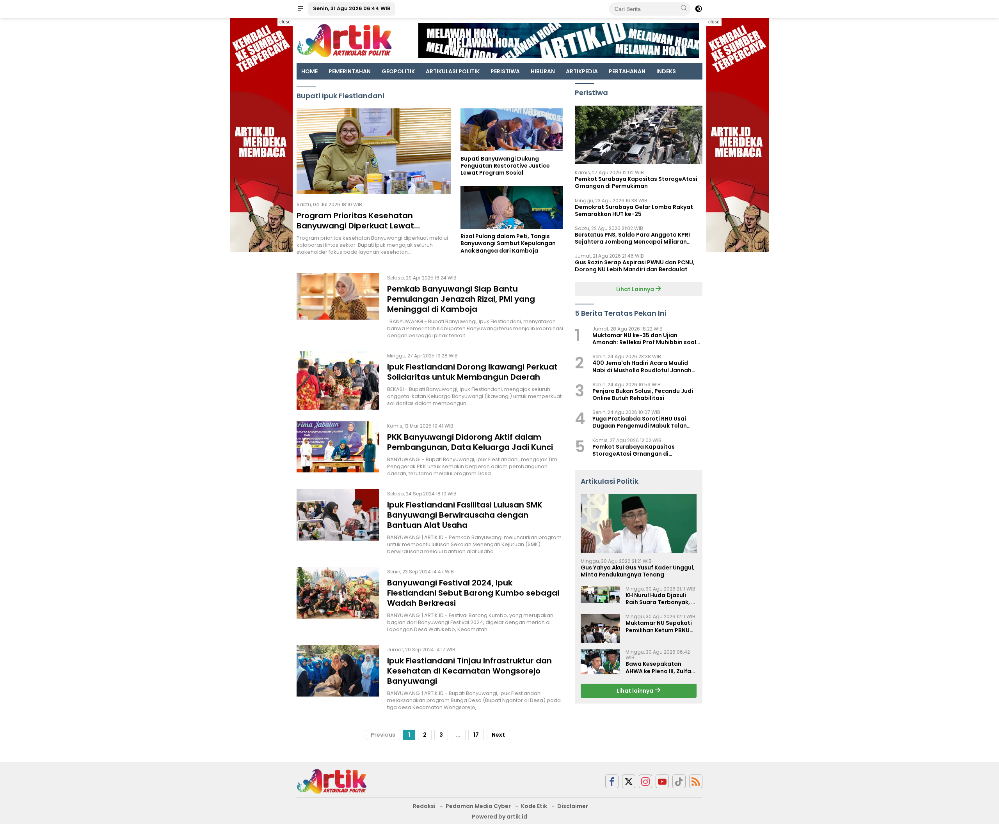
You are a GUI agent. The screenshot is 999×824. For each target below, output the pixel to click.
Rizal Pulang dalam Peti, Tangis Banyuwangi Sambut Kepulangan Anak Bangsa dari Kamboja (508, 243)
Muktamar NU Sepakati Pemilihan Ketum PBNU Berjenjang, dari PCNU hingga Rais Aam (659, 626)
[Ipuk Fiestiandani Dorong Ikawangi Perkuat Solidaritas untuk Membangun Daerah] (338, 380)
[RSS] (695, 781)
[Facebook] (612, 781)
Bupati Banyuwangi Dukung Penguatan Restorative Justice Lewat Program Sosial (505, 166)
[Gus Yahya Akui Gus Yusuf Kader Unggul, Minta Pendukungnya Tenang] (639, 523)
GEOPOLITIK (398, 71)
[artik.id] (332, 781)
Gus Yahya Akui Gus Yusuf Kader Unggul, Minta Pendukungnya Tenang (638, 571)
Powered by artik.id (499, 816)
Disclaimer (572, 806)
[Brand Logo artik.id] (344, 40)
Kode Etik (534, 806)
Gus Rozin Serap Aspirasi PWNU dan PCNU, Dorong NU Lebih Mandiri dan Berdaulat (635, 266)
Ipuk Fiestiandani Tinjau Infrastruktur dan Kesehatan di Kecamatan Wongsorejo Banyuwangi (469, 670)
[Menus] (300, 9)
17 (476, 735)
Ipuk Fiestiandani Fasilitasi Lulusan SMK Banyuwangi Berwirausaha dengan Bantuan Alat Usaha (464, 514)
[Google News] (679, 781)
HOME (309, 71)
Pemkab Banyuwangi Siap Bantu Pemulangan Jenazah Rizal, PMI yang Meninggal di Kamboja (461, 299)
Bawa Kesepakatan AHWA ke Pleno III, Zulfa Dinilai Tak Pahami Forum (658, 667)
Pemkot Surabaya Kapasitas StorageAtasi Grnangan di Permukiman (636, 182)
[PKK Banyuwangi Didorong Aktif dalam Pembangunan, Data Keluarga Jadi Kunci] (338, 449)
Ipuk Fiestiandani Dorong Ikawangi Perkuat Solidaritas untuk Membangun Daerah (472, 371)
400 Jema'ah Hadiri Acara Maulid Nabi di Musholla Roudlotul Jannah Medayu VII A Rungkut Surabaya (641, 366)
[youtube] (662, 781)
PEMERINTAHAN (350, 71)
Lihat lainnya (635, 691)
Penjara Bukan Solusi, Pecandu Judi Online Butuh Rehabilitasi (642, 394)
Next (498, 735)
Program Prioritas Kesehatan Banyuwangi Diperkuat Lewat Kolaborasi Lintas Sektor (355, 225)
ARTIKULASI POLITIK (453, 71)
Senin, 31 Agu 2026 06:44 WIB (351, 8)
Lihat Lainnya (635, 289)
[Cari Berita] (684, 8)
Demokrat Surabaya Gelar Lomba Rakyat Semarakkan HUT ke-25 (634, 210)
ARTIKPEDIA (582, 71)
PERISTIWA (505, 71)
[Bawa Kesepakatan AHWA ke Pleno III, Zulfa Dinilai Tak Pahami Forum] (600, 661)
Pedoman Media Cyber (478, 806)
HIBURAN (543, 71)
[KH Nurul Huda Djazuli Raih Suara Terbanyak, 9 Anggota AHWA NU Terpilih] (600, 594)
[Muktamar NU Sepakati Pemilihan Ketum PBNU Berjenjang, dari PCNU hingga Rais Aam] (600, 628)
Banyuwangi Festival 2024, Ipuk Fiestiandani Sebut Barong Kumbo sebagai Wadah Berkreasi (473, 592)
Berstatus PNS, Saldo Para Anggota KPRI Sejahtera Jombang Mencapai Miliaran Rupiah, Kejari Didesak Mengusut (632, 238)
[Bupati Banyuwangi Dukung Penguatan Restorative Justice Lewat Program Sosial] (511, 129)
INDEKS (666, 71)
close (285, 22)
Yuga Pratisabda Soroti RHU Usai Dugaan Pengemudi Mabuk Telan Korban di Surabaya (639, 422)
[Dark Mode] (698, 9)
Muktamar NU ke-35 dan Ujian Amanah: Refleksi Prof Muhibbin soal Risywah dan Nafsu (644, 339)
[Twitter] (628, 781)
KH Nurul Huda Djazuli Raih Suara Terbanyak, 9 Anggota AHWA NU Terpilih (660, 599)
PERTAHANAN (627, 71)
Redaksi (424, 806)
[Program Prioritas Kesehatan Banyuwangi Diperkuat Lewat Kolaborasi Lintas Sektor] (374, 151)
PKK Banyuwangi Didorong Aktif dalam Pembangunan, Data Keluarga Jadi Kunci (470, 442)
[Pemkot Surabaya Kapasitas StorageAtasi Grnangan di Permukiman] (638, 135)
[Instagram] (645, 781)
